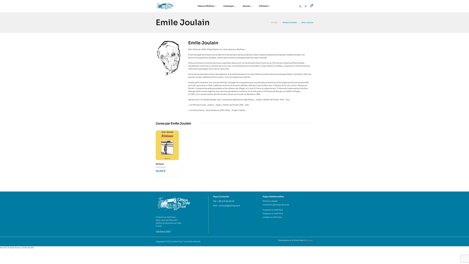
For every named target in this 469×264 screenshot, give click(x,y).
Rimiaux (160, 164)
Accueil (274, 22)
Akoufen (309, 240)
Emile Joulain (161, 167)
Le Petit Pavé (176, 241)
